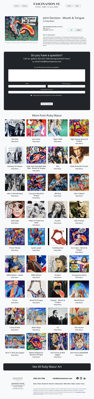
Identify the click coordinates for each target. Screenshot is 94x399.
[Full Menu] (47, 5)
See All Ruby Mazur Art (47, 366)
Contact (78, 383)
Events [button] (69, 6)
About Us (51, 383)
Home (34, 383)
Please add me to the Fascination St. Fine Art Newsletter (47, 95)
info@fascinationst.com (50, 61)
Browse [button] (25, 6)
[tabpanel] (65, 41)
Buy (71, 30)
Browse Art (45, 383)
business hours (63, 58)
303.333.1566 (44, 58)
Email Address (47, 89)
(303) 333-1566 (39, 378)
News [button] (77, 6)
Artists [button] (17, 6)
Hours (83, 383)
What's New (67, 383)
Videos (73, 383)
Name (27, 83)
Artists (39, 383)
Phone (66, 83)
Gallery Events (59, 383)
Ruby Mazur (50, 21)
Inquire (79, 30)
